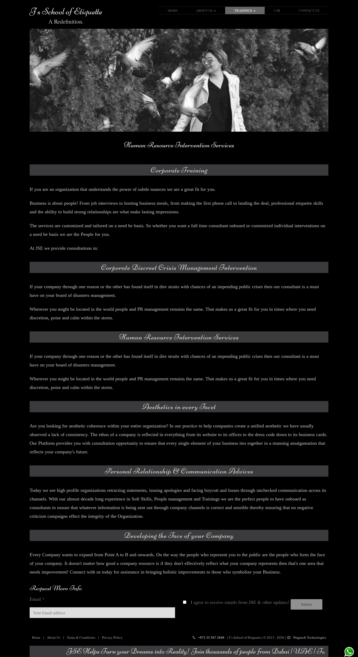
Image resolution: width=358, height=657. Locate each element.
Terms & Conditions (81, 637)
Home (173, 10)
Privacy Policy (112, 637)
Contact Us (309, 10)
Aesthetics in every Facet (179, 145)
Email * (37, 599)
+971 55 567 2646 (211, 637)
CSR (277, 10)
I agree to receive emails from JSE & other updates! (237, 602)
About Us (204, 10)
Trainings (243, 10)
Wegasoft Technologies (309, 637)
